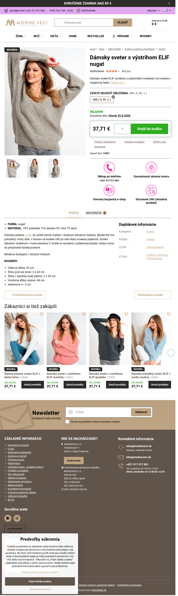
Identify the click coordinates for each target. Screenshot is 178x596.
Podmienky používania (129, 585)
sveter (28, 235)
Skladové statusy (17, 478)
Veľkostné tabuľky (17, 496)
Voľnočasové (154, 258)
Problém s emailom (18, 470)
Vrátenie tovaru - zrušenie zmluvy (25, 467)
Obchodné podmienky (19, 452)
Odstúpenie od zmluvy (20, 481)
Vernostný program (18, 445)
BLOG (11, 499)
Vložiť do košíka (149, 129)
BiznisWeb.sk (99, 590)
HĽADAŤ (122, 22)
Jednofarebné (154, 247)
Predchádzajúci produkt (27, 295)
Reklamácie (14, 463)
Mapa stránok (15, 485)
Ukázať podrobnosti (40, 589)
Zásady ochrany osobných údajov (97, 585)
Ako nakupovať (16, 474)
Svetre (150, 231)
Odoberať (141, 412)
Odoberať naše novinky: (46, 418)
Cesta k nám (73, 460)
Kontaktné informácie (19, 488)
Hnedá (150, 239)
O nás (11, 448)
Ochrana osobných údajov (22, 492)
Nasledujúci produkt (150, 295)
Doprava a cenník (17, 456)
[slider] (113, 71)
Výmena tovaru (16, 459)
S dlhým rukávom (157, 255)
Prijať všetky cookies (40, 581)
